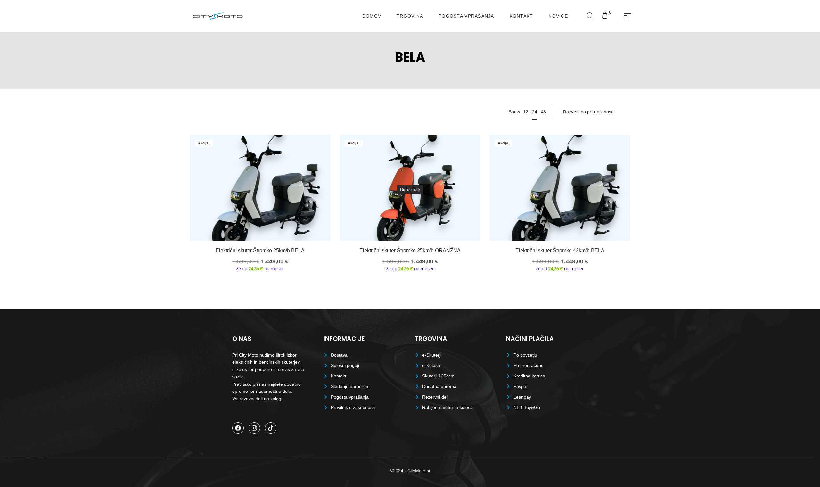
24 (534, 111)
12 (525, 111)
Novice (558, 16)
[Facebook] (238, 428)
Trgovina (410, 16)
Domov (371, 16)
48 (543, 111)
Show (514, 111)
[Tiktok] (270, 428)
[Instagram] (254, 428)
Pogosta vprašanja (466, 16)
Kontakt (521, 16)
